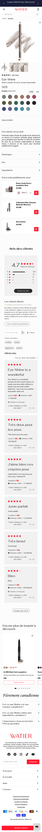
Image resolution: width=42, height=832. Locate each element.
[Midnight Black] (28, 103)
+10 (15, 667)
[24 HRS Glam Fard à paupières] (19, 649)
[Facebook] (9, 754)
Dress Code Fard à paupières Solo (23, 184)
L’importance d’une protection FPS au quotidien (21, 722)
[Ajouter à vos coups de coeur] (40, 22)
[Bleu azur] (16, 109)
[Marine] (4, 109)
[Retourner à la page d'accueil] (21, 736)
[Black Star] (34, 103)
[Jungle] (4, 103)
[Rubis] (34, 97)
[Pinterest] (15, 754)
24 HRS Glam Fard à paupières (14, 672)
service (19, 348)
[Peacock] (16, 103)
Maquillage (10, 18)
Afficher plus (10, 353)
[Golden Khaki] (10, 103)
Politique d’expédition (21, 804)
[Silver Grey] (4, 97)
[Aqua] (28, 109)
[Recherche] (21, 13)
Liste (37, 92)
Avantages (21, 154)
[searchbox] (13, 332)
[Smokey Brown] (16, 97)
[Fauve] (28, 97)
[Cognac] (22, 97)
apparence (9, 348)
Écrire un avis (23, 291)
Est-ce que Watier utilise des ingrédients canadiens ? (21, 714)
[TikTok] (27, 754)
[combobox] (26, 358)
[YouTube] (33, 754)
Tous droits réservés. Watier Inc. (21, 819)
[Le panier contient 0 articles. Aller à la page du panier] (38, 9)
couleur (8, 342)
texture (17, 342)
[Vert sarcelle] (22, 103)
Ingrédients (21, 170)
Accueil (4, 18)
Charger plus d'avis (21, 611)
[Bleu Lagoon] (22, 109)
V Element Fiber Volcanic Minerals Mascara (26, 204)
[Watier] (21, 9)
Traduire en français (17, 402)
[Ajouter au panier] (36, 193)
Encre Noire (21, 222)
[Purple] (10, 109)
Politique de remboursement (21, 796)
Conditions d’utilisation (21, 801)
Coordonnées (21, 807)
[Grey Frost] (10, 97)
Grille (31, 92)
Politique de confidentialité (21, 799)
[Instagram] (21, 754)
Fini (21, 162)
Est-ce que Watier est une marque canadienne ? (21, 705)
